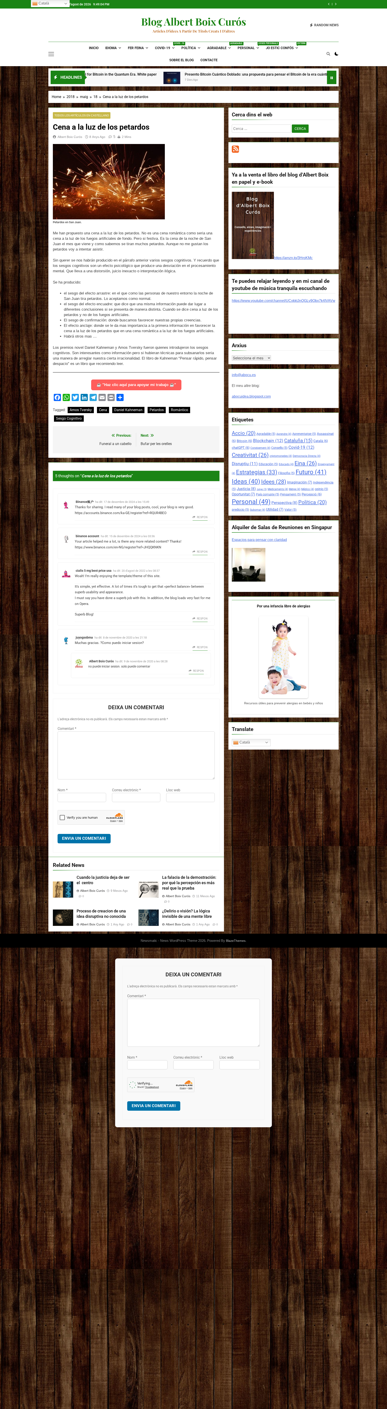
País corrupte (267, 494)
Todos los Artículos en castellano (81, 115)
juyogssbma (84, 637)
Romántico (179, 410)
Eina (306, 463)
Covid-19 (166, 46)
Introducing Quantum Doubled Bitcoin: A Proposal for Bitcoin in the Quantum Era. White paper (294, 74)
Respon (202, 517)
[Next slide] (336, 4)
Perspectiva (284, 503)
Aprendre (283, 434)
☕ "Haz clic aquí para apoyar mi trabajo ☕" (136, 385)
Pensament (290, 494)
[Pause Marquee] (331, 77)
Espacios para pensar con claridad (259, 540)
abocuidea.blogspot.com (251, 396)
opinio (321, 489)
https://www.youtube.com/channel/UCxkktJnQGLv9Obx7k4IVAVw (283, 301)
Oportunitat (243, 494)
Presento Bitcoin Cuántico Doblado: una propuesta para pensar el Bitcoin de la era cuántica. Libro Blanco (107, 74)
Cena (103, 410)
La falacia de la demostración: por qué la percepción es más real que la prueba (189, 882)
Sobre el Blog (181, 60)
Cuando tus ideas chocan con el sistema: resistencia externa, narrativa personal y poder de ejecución (257, 4)
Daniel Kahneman (128, 410)
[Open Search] (328, 54)
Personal (250, 46)
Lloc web (173, 790)
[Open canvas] (51, 54)
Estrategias (256, 472)
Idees (273, 481)
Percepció (312, 494)
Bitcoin (244, 441)
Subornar (257, 509)
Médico (307, 489)
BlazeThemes (235, 940)
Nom (63, 790)
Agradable (220, 46)
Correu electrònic (126, 790)
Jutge (262, 489)
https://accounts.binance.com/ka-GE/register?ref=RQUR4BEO (120, 513)
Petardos (157, 410)
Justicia (246, 489)
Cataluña (298, 440)
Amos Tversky (81, 410)
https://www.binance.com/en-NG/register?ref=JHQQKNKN (118, 547)
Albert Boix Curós (70, 137)
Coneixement (260, 447)
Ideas (246, 481)
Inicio (94, 48)
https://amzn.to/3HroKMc (293, 258)
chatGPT (240, 448)
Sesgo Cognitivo (69, 418)
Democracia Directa (306, 456)
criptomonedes (281, 456)
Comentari (67, 728)
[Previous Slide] (329, 4)
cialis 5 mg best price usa (94, 570)
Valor (290, 509)
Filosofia (286, 473)
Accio (244, 433)
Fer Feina (136, 48)
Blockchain (268, 440)
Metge (294, 489)
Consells (279, 447)
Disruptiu (245, 463)
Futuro (311, 472)
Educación (268, 464)
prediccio (240, 509)
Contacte (208, 60)
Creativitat (250, 455)
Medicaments (278, 489)
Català (320, 441)
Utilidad (275, 509)
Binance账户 (85, 502)
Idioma (111, 48)
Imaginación (299, 482)
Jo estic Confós (283, 46)
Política (188, 48)
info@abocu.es (244, 375)
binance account (87, 536)
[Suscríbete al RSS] (235, 151)
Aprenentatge (304, 434)
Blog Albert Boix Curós (193, 21)
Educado (286, 464)
